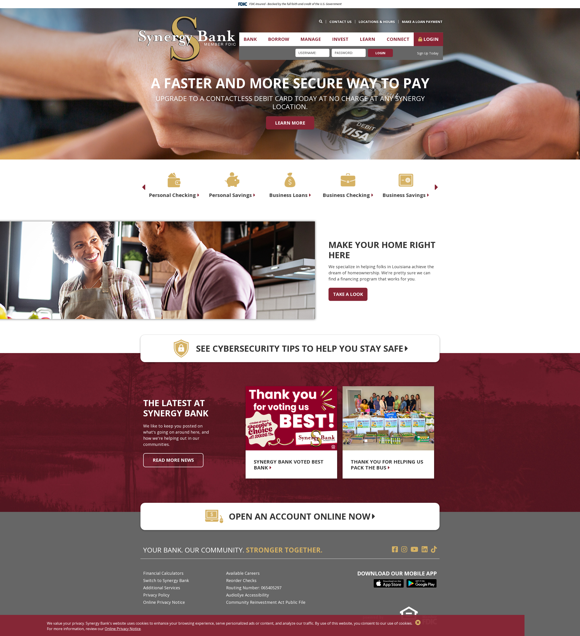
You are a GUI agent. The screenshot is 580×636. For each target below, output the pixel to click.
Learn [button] (367, 39)
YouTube (414, 549)
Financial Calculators (163, 573)
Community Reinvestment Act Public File (265, 602)
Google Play (421, 583)
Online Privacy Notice (164, 602)
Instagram (404, 549)
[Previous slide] (143, 184)
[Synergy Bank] (187, 38)
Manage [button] (310, 39)
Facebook (395, 549)
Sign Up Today (427, 53)
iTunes (388, 583)
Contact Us (340, 21)
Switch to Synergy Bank (166, 580)
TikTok (434, 549)
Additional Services (161, 587)
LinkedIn (425, 549)
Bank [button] (250, 39)
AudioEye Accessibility (247, 595)
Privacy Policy (156, 595)
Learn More (290, 123)
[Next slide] (436, 184)
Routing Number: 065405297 (253, 587)
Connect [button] (398, 39)
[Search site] (322, 21)
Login (431, 39)
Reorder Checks (241, 580)
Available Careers (243, 573)
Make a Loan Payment (422, 21)
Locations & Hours (377, 21)
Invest (340, 39)
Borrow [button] (278, 39)
